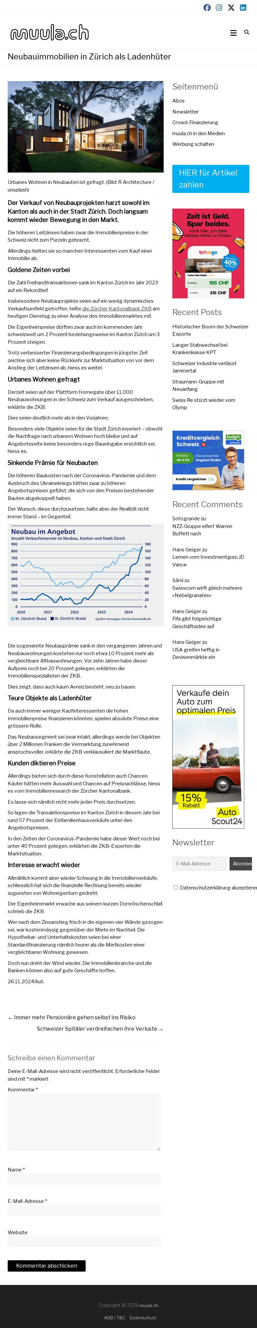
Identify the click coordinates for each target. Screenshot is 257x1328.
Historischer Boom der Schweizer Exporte (210, 330)
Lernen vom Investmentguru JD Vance (208, 561)
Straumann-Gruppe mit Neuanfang (198, 385)
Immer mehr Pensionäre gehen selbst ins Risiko (72, 1017)
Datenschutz (143, 1317)
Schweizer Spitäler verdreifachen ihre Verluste (100, 1029)
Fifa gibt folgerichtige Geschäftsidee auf (197, 622)
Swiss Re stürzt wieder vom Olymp (203, 404)
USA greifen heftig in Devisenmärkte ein (196, 653)
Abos (178, 101)
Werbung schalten (193, 144)
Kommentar (23, 1090)
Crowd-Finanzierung (195, 122)
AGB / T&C (114, 1317)
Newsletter (185, 112)
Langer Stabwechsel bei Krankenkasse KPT (200, 349)
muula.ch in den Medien (198, 133)
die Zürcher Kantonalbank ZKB (117, 309)
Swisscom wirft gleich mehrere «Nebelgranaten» (207, 592)
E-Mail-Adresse (27, 1201)
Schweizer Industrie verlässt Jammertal (204, 367)
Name (16, 1170)
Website (17, 1233)
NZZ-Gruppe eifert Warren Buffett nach (202, 530)
